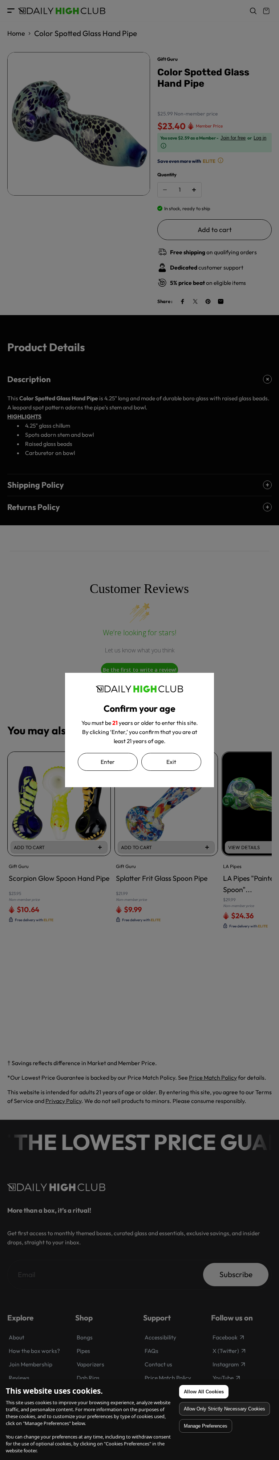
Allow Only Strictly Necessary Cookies (224, 1409)
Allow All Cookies (204, 1391)
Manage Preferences (205, 1426)
